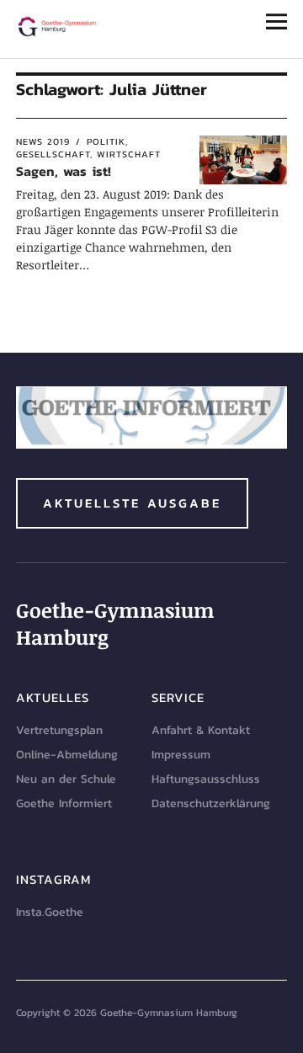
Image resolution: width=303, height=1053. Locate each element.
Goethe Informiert (64, 803)
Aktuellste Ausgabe (132, 503)
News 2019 (43, 141)
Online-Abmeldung (67, 754)
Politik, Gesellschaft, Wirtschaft (88, 148)
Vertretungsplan (59, 730)
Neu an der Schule (66, 779)
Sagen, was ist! (63, 171)
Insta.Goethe (49, 912)
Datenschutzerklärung (211, 803)
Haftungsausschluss (206, 779)
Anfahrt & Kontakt (201, 730)
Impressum (181, 754)
